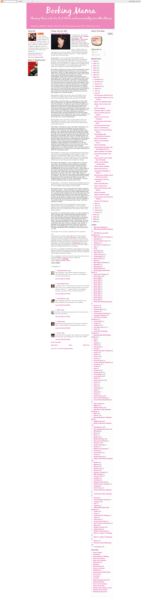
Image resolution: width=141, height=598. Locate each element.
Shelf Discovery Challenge (101, 484)
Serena (59, 333)
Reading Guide (98, 456)
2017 (94, 66)
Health (95, 378)
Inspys (96, 390)
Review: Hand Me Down (101, 183)
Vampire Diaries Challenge (101, 515)
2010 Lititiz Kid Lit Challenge (102, 237)
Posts (95, 52)
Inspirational (97, 388)
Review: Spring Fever (100, 186)
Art (94, 248)
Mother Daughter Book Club (101, 580)
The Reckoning (75, 243)
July (96, 90)
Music (95, 435)
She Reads (97, 480)
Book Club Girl (97, 562)
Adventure (97, 243)
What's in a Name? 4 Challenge (103, 537)
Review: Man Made (99, 145)
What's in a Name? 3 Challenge (103, 533)
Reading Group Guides (100, 591)
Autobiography (98, 256)
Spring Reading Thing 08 (101, 499)
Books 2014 (97, 290)
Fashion (96, 354)
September (98, 86)
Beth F (59, 310)
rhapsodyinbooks (62, 270)
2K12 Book (97, 239)
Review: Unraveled (99, 192)
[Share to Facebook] (57, 263)
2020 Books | (43, 26)
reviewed (85, 36)
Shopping (97, 486)
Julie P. (41, 33)
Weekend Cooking (99, 527)
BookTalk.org (97, 570)
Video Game (97, 519)
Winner (96, 541)
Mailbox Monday (98, 407)
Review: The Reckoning (101, 127)
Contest (96, 323)
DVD (95, 341)
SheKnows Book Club (100, 482)
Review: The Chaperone (101, 201)
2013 (94, 75)
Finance (96, 358)
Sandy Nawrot (61, 283)
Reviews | (50, 26)
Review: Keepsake (99, 108)
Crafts (95, 329)
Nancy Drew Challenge (100, 441)
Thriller (96, 511)
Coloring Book (98, 321)
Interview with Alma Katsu (59, 33)
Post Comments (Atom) (66, 348)
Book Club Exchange (100, 274)
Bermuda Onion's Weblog (101, 556)
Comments (97, 55)
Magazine (96, 405)
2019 (94, 61)
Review (96, 466)
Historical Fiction (99, 380)
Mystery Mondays (99, 439)
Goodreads (96, 576)
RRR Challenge (98, 474)
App (95, 247)
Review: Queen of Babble (101, 166)
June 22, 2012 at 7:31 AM (62, 316)
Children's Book (98, 309)
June (96, 93)
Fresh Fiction (97, 574)
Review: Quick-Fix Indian (101, 194)
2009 (94, 219)
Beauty (96, 260)
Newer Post (54, 345)
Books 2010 (97, 282)
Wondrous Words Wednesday (102, 543)
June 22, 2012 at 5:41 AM (62, 293)
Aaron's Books (97, 552)
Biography (97, 264)
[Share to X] (55, 263)
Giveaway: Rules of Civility (102, 110)
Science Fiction (98, 476)
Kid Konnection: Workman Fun (103, 95)
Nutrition (96, 446)
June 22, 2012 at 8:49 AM (62, 328)
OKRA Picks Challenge (100, 448)
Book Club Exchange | (69, 26)
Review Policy (98, 468)
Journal (96, 394)
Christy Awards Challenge (101, 313)
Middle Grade (98, 421)
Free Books (97, 364)
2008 (94, 221)
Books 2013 (97, 288)
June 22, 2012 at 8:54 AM (62, 339)
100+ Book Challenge (100, 227)
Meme (95, 413)
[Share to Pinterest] (59, 263)
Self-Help (96, 478)
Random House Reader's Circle (102, 588)
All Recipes (96, 554)
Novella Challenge (99, 445)
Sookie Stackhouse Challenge (102, 490)
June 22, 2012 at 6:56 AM (62, 305)
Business (96, 305)
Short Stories (98, 488)
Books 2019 (97, 299)
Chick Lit (96, 307)
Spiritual (96, 497)
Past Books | (34, 26)
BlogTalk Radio (98, 268)
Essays (96, 348)
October (97, 84)
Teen (95, 503)
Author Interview (60, 260)
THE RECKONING (76, 38)
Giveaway (96, 370)
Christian (96, 311)
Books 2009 (97, 280)
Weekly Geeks (98, 529)
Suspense (97, 501)
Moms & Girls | (81, 26)
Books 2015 (97, 292)
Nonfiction (97, 443)
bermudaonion (61, 298)
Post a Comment (56, 342)
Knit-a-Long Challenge (100, 397)
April (96, 205)
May (96, 203)
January (97, 212)
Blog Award (97, 266)
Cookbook (97, 325)
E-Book (96, 345)
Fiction (68, 260)
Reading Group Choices (100, 589)
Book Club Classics (99, 558)
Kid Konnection (98, 396)
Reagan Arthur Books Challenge (103, 458)
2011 (94, 214)
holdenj (59, 321)
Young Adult (97, 546)
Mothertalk (97, 431)
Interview (96, 392)
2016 (94, 68)
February (97, 210)
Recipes (96, 462)
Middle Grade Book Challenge (102, 423)
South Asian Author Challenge (103, 494)
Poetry (96, 454)
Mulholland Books (98, 582)
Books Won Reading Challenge (103, 301)
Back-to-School (98, 258)
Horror (96, 384)
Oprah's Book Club (99, 586)
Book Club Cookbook (99, 560)
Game (95, 368)
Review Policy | (91, 26)
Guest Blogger (98, 374)
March (97, 208)
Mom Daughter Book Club (101, 429)
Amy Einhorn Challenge (101, 245)
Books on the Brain (99, 568)
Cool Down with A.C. (100, 327)
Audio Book (97, 250)
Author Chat (97, 252)
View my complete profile (35, 57)
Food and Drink (98, 360)
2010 (94, 217)
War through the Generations (102, 523)
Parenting (96, 450)
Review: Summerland (100, 138)
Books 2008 (97, 278)
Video (95, 517)
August (97, 88)
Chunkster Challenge (100, 315)
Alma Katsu (84, 39)
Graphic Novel (98, 372)
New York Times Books (100, 584)
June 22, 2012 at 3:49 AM (62, 279)
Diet (95, 339)
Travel (95, 513)
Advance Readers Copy (100, 241)
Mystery (96, 437)
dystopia (96, 343)
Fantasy (96, 352)
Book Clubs (97, 276)
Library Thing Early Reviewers (103, 399)
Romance (96, 470)
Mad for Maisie (98, 403)
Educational (97, 347)
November (98, 81)
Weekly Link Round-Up (100, 531)
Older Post (86, 345)
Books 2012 (97, 286)
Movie (95, 433)
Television (97, 505)
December (98, 79)
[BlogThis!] (54, 263)
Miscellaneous (98, 427)
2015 (94, 70)
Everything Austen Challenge (102, 350)
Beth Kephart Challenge (101, 262)
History (96, 382)
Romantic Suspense (100, 472)
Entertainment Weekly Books (101, 572)
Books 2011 (97, 284)
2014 (94, 72)
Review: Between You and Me (103, 151)
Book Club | (57, 26)
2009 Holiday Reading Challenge (103, 229)
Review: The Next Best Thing (102, 101)
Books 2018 (97, 297)
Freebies (96, 366)
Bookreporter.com (98, 566)
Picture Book (97, 452)
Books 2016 (97, 294)
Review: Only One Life (101, 168)
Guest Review (98, 376)
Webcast (96, 525)
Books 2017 (97, 296)
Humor (96, 386)
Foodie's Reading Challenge (102, 362)
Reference (97, 464)
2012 (94, 77)
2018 (94, 63)
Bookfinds (96, 564)
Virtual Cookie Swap (100, 521)
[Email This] (52, 263)
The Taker (73, 237)
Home (98, 26)
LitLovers (96, 578)
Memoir (96, 415)
